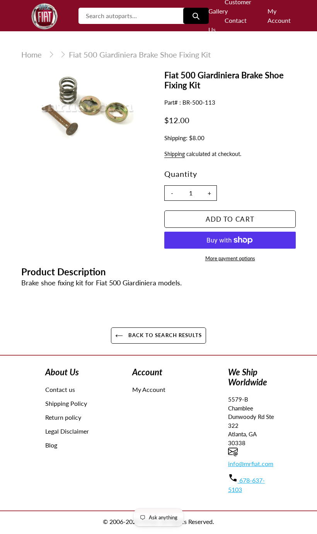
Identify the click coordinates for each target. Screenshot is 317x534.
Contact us (60, 389)
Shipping (174, 154)
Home (31, 54)
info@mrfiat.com (250, 463)
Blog (51, 445)
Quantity (180, 173)
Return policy (63, 417)
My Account (148, 389)
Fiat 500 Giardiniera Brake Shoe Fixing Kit (140, 54)
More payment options (230, 258)
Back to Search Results (164, 335)
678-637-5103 (246, 484)
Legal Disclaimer (67, 431)
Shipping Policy (66, 403)
